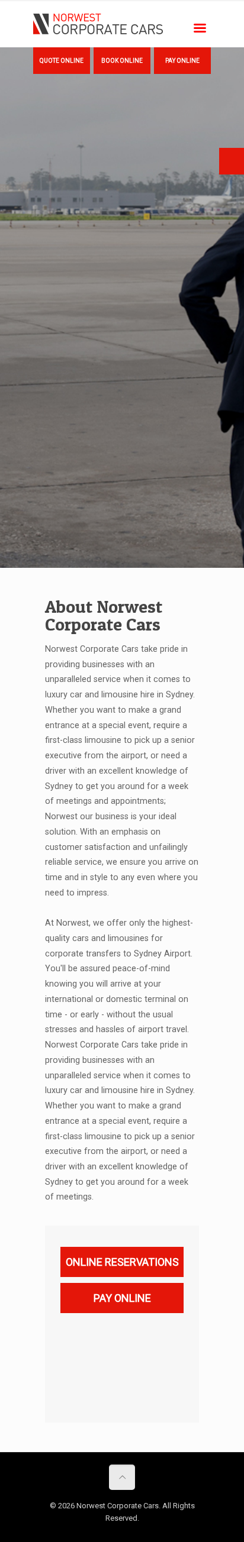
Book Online (122, 60)
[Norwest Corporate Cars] (98, 23)
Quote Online (62, 60)
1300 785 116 (231, 161)
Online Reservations (122, 1262)
